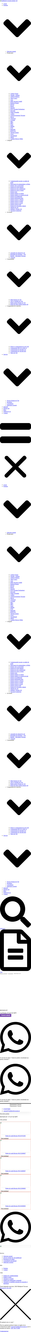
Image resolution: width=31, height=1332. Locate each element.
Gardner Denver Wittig (16, 139)
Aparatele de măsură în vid (17, 253)
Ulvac (12, 134)
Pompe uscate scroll (15, 204)
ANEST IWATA (14, 97)
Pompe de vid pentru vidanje (18, 206)
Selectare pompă (11, 51)
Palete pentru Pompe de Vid (17, 303)
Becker (12, 104)
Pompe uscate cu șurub (16, 203)
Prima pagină (3, 973)
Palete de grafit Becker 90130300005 (15, 1206)
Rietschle (12, 129)
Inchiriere (9, 402)
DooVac (12, 107)
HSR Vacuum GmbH (16, 101)
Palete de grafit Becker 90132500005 (15, 1188)
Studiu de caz (7, 411)
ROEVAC (13, 131)
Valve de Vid (13, 353)
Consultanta (10, 403)
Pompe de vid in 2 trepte (17, 190)
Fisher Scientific (14, 112)
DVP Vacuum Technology (17, 109)
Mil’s (11, 121)
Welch (12, 137)
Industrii (5, 407)
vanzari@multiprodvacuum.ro (19, 1326)
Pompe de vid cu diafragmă (17, 189)
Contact (5, 413)
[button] (15, 449)
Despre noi (6, 408)
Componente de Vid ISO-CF (18, 349)
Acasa (5, 3)
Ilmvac (12, 117)
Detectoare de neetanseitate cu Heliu (20, 184)
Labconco (13, 118)
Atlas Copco (13, 98)
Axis (11, 100)
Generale (10, 973)
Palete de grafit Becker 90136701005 (15, 1136)
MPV (11, 123)
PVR (11, 128)
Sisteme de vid (14, 207)
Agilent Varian (14, 93)
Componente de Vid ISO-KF (18, 351)
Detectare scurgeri (12, 405)
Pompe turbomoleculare (16, 198)
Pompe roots (13, 192)
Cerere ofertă (5, 1015)
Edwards (12, 111)
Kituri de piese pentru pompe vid (19, 304)
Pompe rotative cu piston (17, 193)
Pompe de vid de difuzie (17, 187)
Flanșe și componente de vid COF (19, 346)
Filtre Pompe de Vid (15, 299)
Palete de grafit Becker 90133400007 (15, 1171)
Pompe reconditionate (16, 196)
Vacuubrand (13, 135)
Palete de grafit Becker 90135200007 (15, 1153)
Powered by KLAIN (5, 1288)
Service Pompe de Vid (13, 400)
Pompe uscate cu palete (16, 201)
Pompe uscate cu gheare (16, 199)
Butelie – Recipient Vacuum (18, 256)
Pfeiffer (12, 126)
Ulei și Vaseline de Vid (16, 301)
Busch (12, 106)
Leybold (12, 120)
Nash (11, 125)
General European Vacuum (17, 115)
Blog (4, 410)
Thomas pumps (14, 132)
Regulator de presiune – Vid (18, 254)
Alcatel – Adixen (15, 95)
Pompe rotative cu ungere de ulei (19, 195)
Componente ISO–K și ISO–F (18, 348)
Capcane (12, 257)
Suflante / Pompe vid (16, 209)
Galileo (12, 114)
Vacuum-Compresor (15, 210)
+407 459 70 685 (15, 1328)
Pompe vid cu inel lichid (17, 185)
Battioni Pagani (14, 103)
